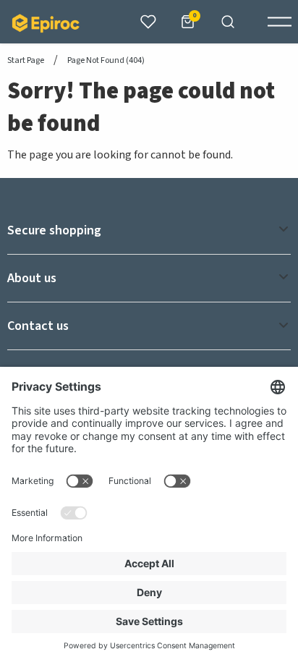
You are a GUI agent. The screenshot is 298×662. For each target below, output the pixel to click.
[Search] (228, 21)
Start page (25, 61)
